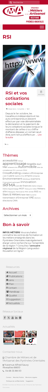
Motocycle (28, 189)
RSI (7, 144)
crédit (5, 176)
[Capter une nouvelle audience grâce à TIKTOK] (31, 341)
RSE (36, 191)
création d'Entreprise (32, 173)
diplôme (18, 176)
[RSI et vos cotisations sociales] (24, 66)
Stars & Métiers (12, 194)
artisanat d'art (12, 167)
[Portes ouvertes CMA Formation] (8, 341)
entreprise (36, 176)
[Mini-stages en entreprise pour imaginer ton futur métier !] (31, 334)
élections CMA (10, 200)
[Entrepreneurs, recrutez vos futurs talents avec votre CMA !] (8, 334)
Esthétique (26, 179)
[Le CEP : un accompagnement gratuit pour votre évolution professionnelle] (19, 334)
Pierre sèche (20, 192)
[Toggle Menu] (42, 27)
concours (19, 170)
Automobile (27, 167)
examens (35, 179)
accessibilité (10, 160)
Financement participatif (11, 182)
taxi (28, 194)
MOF (21, 188)
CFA (14, 170)
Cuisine (10, 176)
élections (37, 198)
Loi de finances (23, 185)
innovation (28, 182)
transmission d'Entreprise (15, 197)
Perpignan (11, 192)
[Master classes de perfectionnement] (19, 341)
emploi (28, 176)
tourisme (33, 195)
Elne (22, 176)
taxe (23, 194)
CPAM (25, 170)
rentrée (31, 192)
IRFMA (9, 185)
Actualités (20, 109)
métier (34, 189)
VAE (31, 197)
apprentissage (14, 163)
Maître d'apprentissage (11, 189)
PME (26, 192)
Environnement (12, 178)
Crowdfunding (12, 173)
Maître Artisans (37, 186)
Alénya (20, 161)
